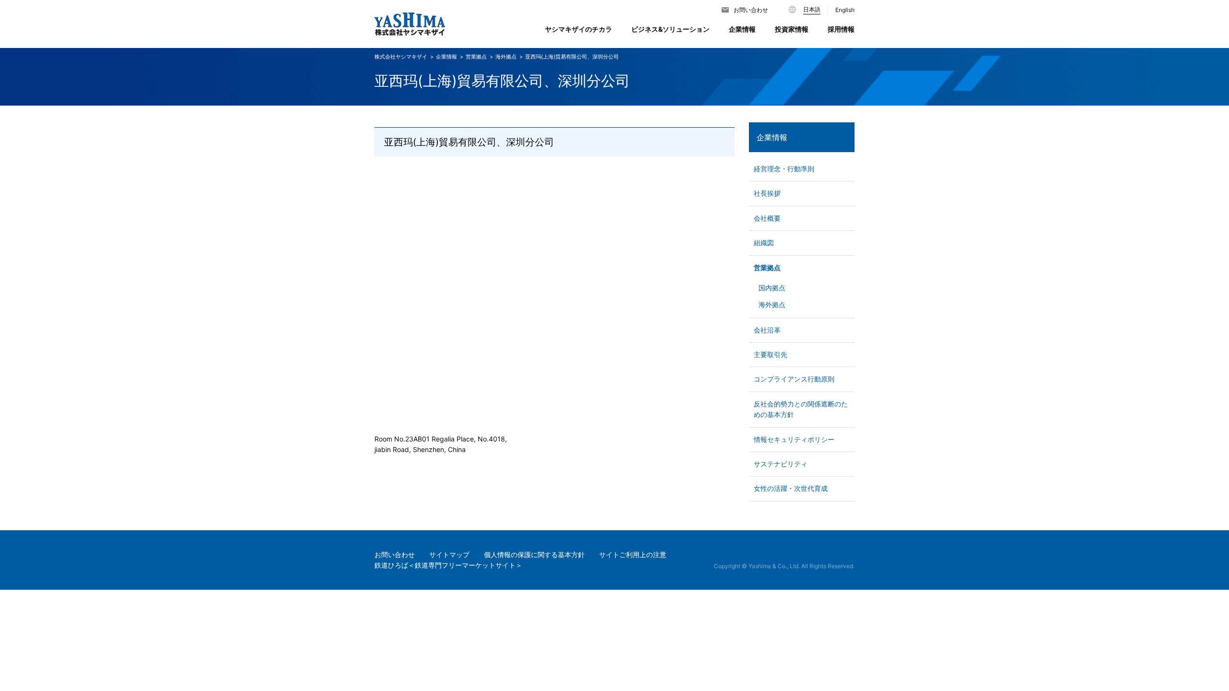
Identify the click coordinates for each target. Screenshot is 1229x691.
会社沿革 (767, 330)
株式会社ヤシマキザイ (400, 56)
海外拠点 (506, 56)
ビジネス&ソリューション (670, 29)
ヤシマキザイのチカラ (578, 29)
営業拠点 (767, 267)
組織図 (764, 242)
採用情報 (841, 29)
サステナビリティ (780, 464)
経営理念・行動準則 (784, 169)
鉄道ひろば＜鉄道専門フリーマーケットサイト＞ (448, 565)
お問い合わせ (751, 9)
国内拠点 (772, 288)
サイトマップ (449, 554)
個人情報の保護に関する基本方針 (534, 554)
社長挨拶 (767, 193)
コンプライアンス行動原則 (794, 379)
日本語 (811, 9)
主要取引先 (770, 354)
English (845, 9)
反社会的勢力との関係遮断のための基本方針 (801, 409)
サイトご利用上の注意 (632, 554)
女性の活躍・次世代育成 (791, 488)
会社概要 (767, 218)
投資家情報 (791, 29)
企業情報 (772, 137)
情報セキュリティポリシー (794, 439)
